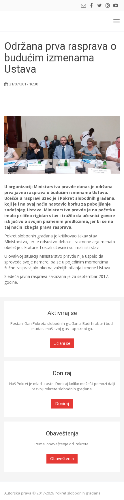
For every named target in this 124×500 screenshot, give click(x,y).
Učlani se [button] (62, 343)
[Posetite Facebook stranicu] (91, 6)
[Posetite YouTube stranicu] (116, 6)
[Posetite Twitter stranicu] (99, 6)
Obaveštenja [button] (62, 458)
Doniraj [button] (62, 403)
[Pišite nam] (83, 6)
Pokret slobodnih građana (25, 21)
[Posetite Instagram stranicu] (108, 6)
